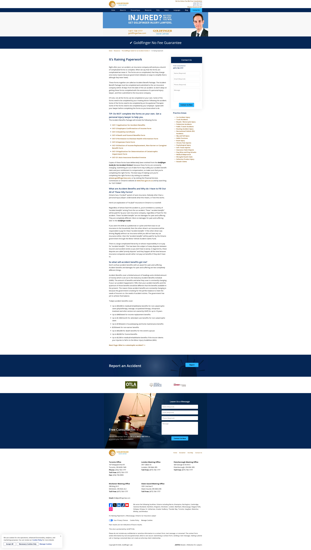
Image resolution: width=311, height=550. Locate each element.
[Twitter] (115, 505)
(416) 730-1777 (197, 3)
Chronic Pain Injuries (183, 143)
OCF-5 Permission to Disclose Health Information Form (135, 139)
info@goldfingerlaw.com (121, 498)
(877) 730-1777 (197, 5)
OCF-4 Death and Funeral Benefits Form (128, 135)
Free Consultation (122, 429)
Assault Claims (181, 162)
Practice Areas (179, 113)
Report (192, 365)
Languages (176, 10)
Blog (186, 10)
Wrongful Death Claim (184, 157)
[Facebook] (111, 505)
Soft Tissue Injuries (183, 147)
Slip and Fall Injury (182, 136)
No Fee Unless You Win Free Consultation (189, 1)
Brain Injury (180, 141)
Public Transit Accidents (185, 127)
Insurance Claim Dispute (185, 150)
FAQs (158, 10)
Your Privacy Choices (121, 520)
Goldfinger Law (127, 545)
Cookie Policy (134, 520)
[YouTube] (127, 505)
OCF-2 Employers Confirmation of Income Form (131, 128)
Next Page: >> (127, 345)
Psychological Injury (183, 145)
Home (113, 10)
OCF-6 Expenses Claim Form (123, 142)
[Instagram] (111, 509)
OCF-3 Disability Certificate (123, 132)
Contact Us (196, 10)
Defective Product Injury (185, 159)
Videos (166, 10)
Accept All (9, 544)
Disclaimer (182, 453)
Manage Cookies (147, 520)
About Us (123, 10)
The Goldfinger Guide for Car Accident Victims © (136, 51)
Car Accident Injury (183, 117)
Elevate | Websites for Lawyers (188, 545)
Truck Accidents (182, 119)
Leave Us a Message (180, 401)
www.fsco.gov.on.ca (145, 181)
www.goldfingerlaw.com (120, 178)
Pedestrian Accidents (184, 124)
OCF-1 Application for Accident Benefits (128, 125)
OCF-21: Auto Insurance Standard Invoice (129, 157)
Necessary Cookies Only (27, 544)
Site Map (190, 453)
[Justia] (123, 505)
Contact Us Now (187, 105)
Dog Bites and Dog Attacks (186, 152)
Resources (148, 10)
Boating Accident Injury (184, 129)
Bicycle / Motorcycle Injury (186, 122)
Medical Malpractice (183, 154)
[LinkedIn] (119, 505)
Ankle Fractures (182, 138)
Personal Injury (135, 10)
